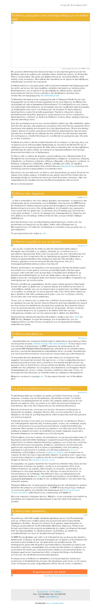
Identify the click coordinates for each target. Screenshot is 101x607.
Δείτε (73, 449)
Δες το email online (55, 603)
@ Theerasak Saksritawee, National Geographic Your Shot (69, 576)
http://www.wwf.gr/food (50, 95)
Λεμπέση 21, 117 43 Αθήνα (49, 591)
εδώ (44, 233)
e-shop (76, 316)
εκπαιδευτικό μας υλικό (43, 459)
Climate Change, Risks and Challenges (50, 343)
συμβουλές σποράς (55, 452)
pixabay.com (83, 246)
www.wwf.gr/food (68, 166)
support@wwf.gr (52, 596)
